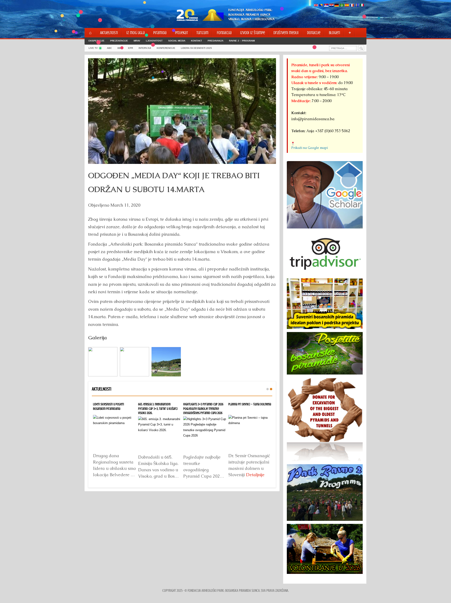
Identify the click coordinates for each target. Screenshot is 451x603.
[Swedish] (357, 5)
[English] (316, 5)
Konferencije (166, 48)
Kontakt (196, 40)
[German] (336, 5)
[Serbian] (326, 5)
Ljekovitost (154, 40)
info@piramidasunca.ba (312, 118)
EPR (130, 48)
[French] (352, 5)
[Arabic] (342, 5)
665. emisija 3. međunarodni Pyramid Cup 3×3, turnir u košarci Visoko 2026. (158, 408)
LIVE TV (93, 48)
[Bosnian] (321, 5)
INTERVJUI (145, 48)
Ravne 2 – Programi (242, 40)
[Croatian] (331, 5)
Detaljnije (255, 474)
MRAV (137, 40)
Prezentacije (119, 40)
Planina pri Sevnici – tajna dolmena (249, 404)
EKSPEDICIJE (97, 40)
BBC (119, 48)
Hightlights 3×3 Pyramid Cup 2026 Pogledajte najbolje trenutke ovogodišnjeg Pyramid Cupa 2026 (203, 408)
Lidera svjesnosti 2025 (196, 48)
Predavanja (215, 40)
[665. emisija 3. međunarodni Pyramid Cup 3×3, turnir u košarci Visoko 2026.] (159, 434)
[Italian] (362, 5)
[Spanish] (347, 5)
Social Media (176, 40)
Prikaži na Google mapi (309, 147)
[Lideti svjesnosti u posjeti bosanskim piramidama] (114, 432)
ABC (109, 48)
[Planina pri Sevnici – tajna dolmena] (249, 432)
